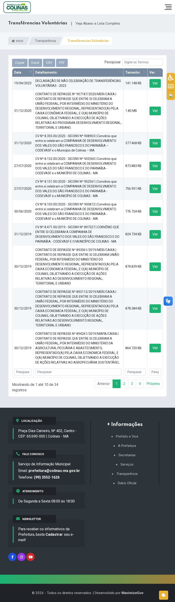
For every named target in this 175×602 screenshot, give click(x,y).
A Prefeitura (127, 446)
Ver (155, 83)
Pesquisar (112, 62)
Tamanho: (133, 72)
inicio (19, 41)
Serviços (127, 464)
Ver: (152, 72)
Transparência (45, 41)
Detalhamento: (46, 72)
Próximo (153, 384)
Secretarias (127, 455)
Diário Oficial (127, 483)
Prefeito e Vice (127, 436)
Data (17, 72)
